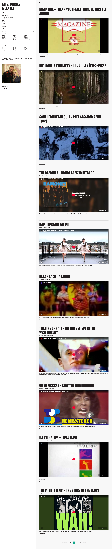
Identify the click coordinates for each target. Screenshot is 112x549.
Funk (13, 37)
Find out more (4, 61)
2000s (25, 47)
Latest (3, 12)
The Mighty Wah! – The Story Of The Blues (69, 490)
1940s (2, 49)
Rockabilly (25, 38)
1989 (54, 3)
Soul (53, 388)
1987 (50, 3)
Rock (24, 36)
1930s (2, 48)
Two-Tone (25, 41)
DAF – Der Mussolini (54, 224)
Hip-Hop (14, 39)
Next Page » (85, 542)
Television (4, 18)
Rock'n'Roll (25, 37)
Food (3, 20)
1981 (41, 3)
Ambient (3, 35)
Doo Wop (3, 41)
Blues (2, 36)
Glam (13, 38)
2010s (24, 48)
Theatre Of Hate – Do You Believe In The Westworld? (67, 330)
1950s (2, 50)
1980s (13, 49)
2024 (51, 67)
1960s (13, 47)
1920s (2, 47)
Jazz (13, 40)
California (3, 37)
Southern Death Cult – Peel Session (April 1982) (70, 118)
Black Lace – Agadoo (54, 276)
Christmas (3, 38)
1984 (46, 3)
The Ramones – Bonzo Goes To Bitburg (66, 172)
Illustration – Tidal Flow (58, 437)
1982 (43, 3)
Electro (14, 35)
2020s (25, 49)
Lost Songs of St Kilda (7, 17)
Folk (13, 36)
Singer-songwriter (26, 39)
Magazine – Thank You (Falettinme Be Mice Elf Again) (72, 11)
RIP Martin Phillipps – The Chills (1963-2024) (72, 65)
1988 (52, 3)
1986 (49, 3)
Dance (3, 40)
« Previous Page (64, 542)
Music (3, 14)
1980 (40, 3)
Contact (4, 25)
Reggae (25, 35)
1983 (44, 3)
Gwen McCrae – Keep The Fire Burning (66, 385)
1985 (47, 3)
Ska (24, 40)
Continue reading (42, 56)
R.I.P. (3, 28)
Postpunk (52, 16)
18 (80, 542)
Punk (13, 41)
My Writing (4, 22)
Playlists (4, 26)
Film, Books (5, 15)
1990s (13, 50)
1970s (13, 48)
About (3, 23)
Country (3, 39)
